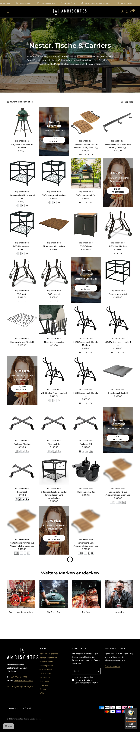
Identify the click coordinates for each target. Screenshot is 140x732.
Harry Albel (119, 612)
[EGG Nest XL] (54, 272)
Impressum (45, 677)
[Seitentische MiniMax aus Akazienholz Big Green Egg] (22, 521)
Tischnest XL (54, 444)
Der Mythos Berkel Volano (21, 612)
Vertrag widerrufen (48, 657)
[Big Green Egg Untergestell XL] (22, 173)
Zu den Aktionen (36, 3)
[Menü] (135, 709)
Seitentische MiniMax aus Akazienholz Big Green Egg (22, 544)
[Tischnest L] (22, 470)
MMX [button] (81, 155)
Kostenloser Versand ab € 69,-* (87, 3)
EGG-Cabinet (86, 246)
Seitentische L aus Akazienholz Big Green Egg (86, 544)
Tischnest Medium (22, 444)
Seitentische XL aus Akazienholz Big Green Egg (118, 493)
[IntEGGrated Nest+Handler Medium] (86, 320)
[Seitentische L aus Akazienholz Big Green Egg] (86, 521)
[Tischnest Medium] (22, 422)
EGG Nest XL (54, 294)
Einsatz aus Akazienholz (54, 246)
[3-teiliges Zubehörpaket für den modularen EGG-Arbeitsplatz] (54, 470)
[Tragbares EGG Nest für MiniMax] (22, 122)
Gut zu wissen (46, 669)
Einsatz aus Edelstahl (118, 393)
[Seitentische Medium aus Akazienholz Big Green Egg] (86, 122)
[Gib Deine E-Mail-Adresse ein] (98, 671)
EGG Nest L (22, 294)
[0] (131, 12)
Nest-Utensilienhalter (54, 342)
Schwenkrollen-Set (86, 492)
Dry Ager (86, 612)
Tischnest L (22, 492)
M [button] (85, 155)
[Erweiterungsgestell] (118, 272)
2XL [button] (27, 205)
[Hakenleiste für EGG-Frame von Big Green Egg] (118, 122)
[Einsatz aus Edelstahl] (118, 371)
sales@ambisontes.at (23, 680)
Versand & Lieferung (49, 654)
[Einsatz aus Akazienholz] (54, 224)
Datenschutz (45, 673)
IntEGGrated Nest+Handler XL (85, 394)
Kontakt (43, 689)
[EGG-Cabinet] (86, 224)
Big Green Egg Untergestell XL (22, 197)
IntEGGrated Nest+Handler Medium (85, 343)
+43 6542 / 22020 (19, 677)
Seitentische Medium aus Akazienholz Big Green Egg (86, 146)
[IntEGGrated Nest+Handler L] (54, 371)
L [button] (88, 155)
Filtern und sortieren (21, 102)
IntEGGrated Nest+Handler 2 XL (118, 343)
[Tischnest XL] (54, 422)
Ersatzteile (44, 681)
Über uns (44, 685)
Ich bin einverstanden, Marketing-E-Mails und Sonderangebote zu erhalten (86, 680)
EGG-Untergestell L (22, 246)
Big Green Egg (22, 141)
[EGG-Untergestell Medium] (54, 173)
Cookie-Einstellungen (32, 719)
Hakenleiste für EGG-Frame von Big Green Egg (118, 146)
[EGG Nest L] (22, 272)
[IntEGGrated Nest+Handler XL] (86, 371)
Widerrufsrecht (46, 661)
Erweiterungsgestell (118, 294)
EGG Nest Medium (118, 246)
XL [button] (92, 155)
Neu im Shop (14, 3)
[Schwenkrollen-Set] (86, 470)
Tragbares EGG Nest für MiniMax (22, 146)
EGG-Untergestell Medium (54, 195)
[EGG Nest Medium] (118, 224)
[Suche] (127, 12)
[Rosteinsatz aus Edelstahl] (22, 320)
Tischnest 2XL (86, 444)
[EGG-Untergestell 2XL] (86, 173)
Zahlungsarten (46, 665)
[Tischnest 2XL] (86, 422)
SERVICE (44, 648)
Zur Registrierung (112, 666)
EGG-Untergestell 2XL (86, 195)
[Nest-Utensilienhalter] (54, 320)
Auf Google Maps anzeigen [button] (20, 686)
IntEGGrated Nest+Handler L (54, 393)
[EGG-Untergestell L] (22, 224)
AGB (42, 693)
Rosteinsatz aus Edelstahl (22, 342)
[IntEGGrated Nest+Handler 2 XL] (118, 320)
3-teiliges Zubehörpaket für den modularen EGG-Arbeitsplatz (54, 495)
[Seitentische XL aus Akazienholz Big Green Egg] (118, 470)
